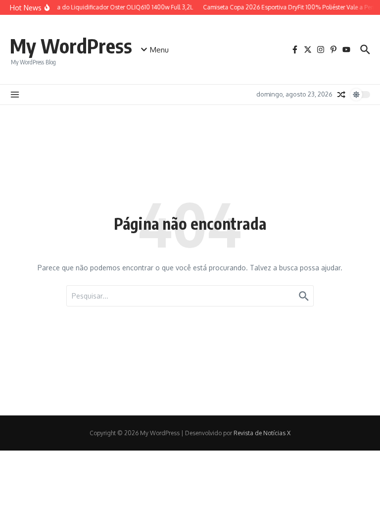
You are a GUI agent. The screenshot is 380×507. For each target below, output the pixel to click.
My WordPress (71, 45)
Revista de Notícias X (262, 433)
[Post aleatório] (341, 95)
